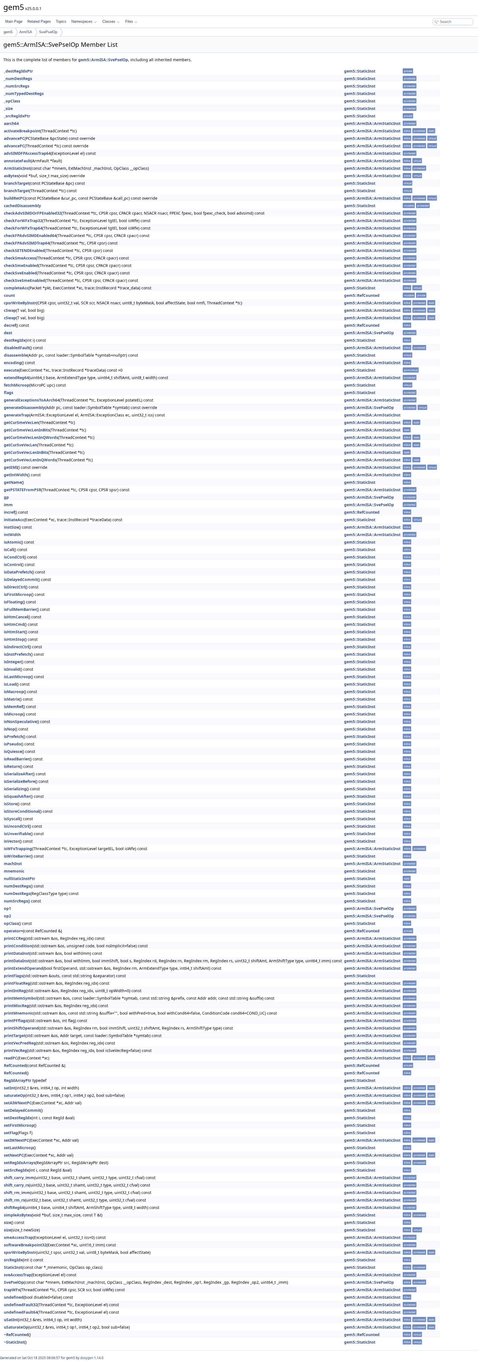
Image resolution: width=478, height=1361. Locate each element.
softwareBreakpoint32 (25, 1244)
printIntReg (15, 990)
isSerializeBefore (19, 781)
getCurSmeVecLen (21, 422)
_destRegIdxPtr (18, 71)
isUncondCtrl (16, 826)
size (7, 1222)
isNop (9, 729)
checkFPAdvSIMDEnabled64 (30, 235)
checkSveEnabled (20, 273)
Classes (108, 21)
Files (129, 21)
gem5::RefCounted (362, 295)
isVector (11, 841)
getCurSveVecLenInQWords (30, 459)
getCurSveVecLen (20, 444)
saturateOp (14, 1095)
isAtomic (12, 542)
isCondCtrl (14, 557)
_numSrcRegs (16, 86)
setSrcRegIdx (16, 1170)
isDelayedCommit (21, 579)
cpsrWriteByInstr (20, 302)
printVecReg (15, 1050)
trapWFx (12, 1289)
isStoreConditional (21, 811)
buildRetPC (14, 198)
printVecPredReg (20, 1043)
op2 (7, 916)
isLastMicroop (17, 676)
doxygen (86, 1358)
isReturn (12, 766)
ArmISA (25, 32)
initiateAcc (14, 519)
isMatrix (11, 699)
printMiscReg (16, 1005)
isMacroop (14, 691)
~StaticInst (14, 1342)
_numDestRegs (18, 78)
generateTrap (16, 415)
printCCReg (14, 938)
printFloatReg (17, 983)
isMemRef (13, 706)
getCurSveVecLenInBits (26, 452)
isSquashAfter (17, 796)
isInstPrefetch (17, 654)
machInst (13, 863)
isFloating (13, 601)
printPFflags (15, 1020)
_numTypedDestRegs (24, 93)
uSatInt (11, 1319)
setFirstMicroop (19, 1125)
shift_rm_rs (14, 1200)
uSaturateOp (16, 1327)
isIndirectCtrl (16, 646)
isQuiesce (13, 751)
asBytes (11, 175)
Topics (61, 21)
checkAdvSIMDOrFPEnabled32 (32, 213)
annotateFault (17, 160)
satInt (9, 1087)
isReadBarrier (16, 758)
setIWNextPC (16, 1140)
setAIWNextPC (18, 1102)
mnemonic (14, 871)
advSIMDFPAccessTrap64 (27, 153)
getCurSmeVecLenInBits (27, 430)
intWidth (12, 534)
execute (11, 370)
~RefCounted (16, 1334)
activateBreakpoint (22, 130)
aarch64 (11, 123)
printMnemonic (18, 1013)
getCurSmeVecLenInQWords (31, 437)
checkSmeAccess (20, 258)
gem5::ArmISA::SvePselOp (103, 59)
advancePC (14, 138)
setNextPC (14, 1155)
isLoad (10, 684)
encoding (13, 362)
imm (8, 504)
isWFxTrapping (18, 848)
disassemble (15, 355)
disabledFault (17, 347)
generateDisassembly (24, 407)
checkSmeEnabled (21, 265)
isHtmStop (14, 639)
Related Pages (39, 21)
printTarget (14, 1035)
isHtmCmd (14, 624)
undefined (14, 1297)
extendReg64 (16, 377)
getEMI (10, 467)
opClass (11, 923)
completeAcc (16, 287)
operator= (13, 930)
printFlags (13, 975)
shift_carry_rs (16, 1185)
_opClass (12, 101)
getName (13, 482)
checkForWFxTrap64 (23, 228)
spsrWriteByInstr (20, 1252)
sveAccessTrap (17, 1274)
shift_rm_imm (17, 1192)
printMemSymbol (20, 998)
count (9, 295)
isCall (9, 549)
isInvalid (12, 669)
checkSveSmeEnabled (24, 280)
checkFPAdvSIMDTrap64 (27, 243)
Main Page (13, 21)
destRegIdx (14, 340)
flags (8, 392)
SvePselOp (48, 32)
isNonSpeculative (20, 721)
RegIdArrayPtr (17, 1080)
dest (8, 332)
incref (9, 512)
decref (10, 325)
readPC (10, 1058)
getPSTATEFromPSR (22, 489)
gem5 (8, 32)
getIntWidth (15, 474)
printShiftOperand (21, 1028)
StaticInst (13, 1267)
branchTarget (16, 183)
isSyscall (12, 818)
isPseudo (12, 744)
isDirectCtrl (14, 587)
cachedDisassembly (22, 205)
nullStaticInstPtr (19, 878)
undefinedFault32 (21, 1304)
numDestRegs (17, 886)
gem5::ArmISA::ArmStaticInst (372, 123)
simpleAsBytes (18, 1215)
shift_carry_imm (19, 1177)
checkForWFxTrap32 (23, 220)
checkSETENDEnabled (24, 250)
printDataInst (17, 953)
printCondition (18, 945)
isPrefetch (13, 736)
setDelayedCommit (22, 1110)
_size (8, 108)
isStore (10, 803)
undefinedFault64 (21, 1312)
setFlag (11, 1132)
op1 (7, 908)
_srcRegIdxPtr (17, 116)
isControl (12, 564)
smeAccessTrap (18, 1237)
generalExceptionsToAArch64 (31, 400)
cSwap (10, 310)
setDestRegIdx (18, 1117)
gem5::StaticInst (359, 71)
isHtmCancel (16, 616)
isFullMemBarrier (20, 609)
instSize (11, 527)
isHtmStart (14, 631)
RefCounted (15, 1065)
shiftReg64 (14, 1207)
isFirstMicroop (17, 594)
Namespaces (81, 21)
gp (6, 497)
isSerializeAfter (18, 773)
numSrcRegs (16, 901)
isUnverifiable (17, 833)
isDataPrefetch (18, 572)
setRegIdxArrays (19, 1162)
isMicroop (13, 714)
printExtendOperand (23, 968)
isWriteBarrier (17, 856)
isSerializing (15, 788)
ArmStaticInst (17, 168)
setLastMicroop (18, 1147)
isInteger (12, 661)
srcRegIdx (13, 1259)
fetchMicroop (16, 385)
